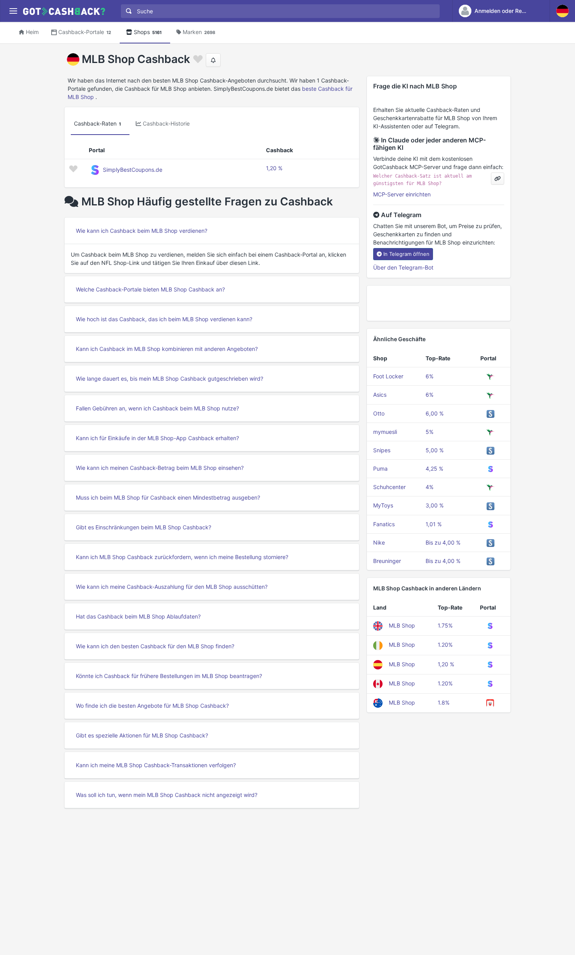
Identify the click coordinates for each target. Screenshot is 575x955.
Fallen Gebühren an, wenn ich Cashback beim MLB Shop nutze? (157, 408)
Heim (32, 32)
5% (429, 431)
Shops (148, 32)
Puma (380, 468)
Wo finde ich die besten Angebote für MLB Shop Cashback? (152, 705)
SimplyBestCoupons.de (132, 169)
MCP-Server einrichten (402, 194)
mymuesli (385, 431)
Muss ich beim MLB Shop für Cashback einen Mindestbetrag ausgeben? (168, 497)
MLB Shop (402, 625)
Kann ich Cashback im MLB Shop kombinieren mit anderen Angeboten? (167, 348)
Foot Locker (388, 376)
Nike (379, 542)
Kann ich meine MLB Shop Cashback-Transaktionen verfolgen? (156, 765)
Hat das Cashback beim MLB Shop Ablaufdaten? (138, 616)
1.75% (445, 625)
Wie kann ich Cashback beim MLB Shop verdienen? (141, 230)
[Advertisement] (438, 303)
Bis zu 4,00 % (443, 542)
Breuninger (387, 561)
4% (429, 487)
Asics (379, 394)
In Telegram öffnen (406, 254)
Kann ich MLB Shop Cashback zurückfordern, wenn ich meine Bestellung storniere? (182, 557)
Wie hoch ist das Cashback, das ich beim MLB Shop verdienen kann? (164, 319)
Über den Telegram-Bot (403, 267)
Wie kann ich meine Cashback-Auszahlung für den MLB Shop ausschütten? (172, 586)
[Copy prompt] (497, 179)
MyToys (383, 505)
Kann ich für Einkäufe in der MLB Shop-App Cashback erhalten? (157, 438)
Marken (199, 32)
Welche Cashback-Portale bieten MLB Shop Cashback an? (150, 289)
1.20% (445, 644)
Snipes (381, 450)
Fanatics (384, 524)
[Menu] (13, 11)
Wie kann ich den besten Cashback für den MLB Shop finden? (155, 646)
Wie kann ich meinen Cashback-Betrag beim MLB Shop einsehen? (160, 467)
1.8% (443, 702)
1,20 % (274, 168)
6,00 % (435, 413)
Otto (379, 413)
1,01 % (434, 524)
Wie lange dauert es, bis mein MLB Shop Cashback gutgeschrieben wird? (169, 378)
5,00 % (435, 450)
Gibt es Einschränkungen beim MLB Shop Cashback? (143, 527)
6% (429, 376)
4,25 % (434, 468)
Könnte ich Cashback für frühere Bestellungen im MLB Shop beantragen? (169, 676)
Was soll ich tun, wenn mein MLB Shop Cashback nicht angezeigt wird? (166, 794)
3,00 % (435, 505)
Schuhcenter (389, 487)
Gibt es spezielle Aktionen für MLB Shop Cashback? (142, 735)
